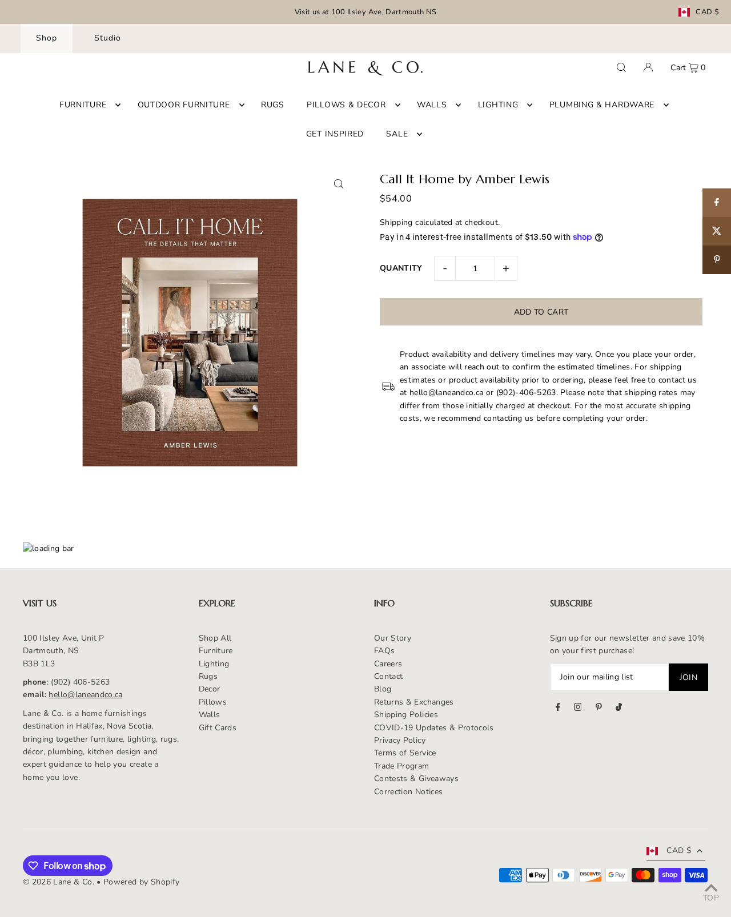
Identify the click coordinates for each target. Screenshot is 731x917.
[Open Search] (621, 67)
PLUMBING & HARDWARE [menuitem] (601, 104)
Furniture (216, 650)
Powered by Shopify (141, 881)
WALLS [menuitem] (432, 104)
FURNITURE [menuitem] (82, 104)
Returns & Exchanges (414, 702)
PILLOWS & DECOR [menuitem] (346, 104)
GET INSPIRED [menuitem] (335, 133)
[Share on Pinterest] (716, 260)
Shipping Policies (406, 714)
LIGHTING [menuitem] (498, 104)
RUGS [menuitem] (272, 104)
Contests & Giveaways (416, 778)
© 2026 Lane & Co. (58, 881)
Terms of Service (405, 752)
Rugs (208, 676)
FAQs (384, 650)
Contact (388, 676)
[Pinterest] (599, 708)
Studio (107, 38)
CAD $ (707, 12)
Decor (209, 688)
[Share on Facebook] (716, 202)
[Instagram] (578, 708)
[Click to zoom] (338, 184)
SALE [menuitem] (397, 133)
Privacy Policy (399, 740)
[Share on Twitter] (716, 231)
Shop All (215, 638)
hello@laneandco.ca (85, 694)
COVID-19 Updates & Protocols (434, 727)
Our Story (392, 638)
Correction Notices (408, 791)
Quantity (401, 268)
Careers (388, 663)
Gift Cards (218, 727)
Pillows (213, 702)
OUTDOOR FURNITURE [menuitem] (184, 104)
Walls (209, 714)
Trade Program (401, 766)
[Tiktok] (619, 708)
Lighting (214, 663)
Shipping (396, 222)
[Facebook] (558, 708)
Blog (382, 688)
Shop (46, 38)
